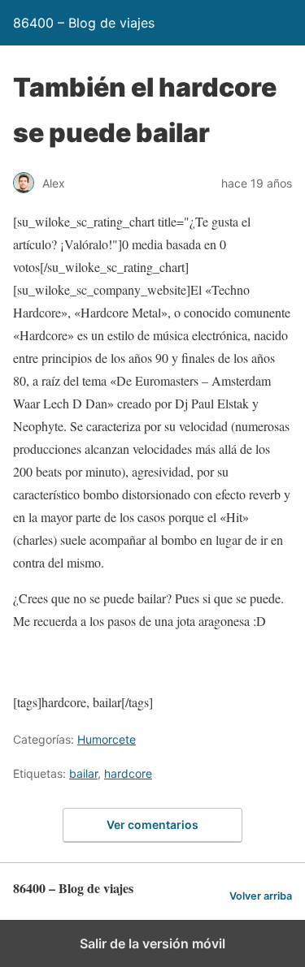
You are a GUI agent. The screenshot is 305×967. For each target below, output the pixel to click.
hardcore (128, 773)
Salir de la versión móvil (152, 943)
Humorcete (106, 739)
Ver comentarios (152, 824)
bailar (83, 773)
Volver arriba (260, 896)
